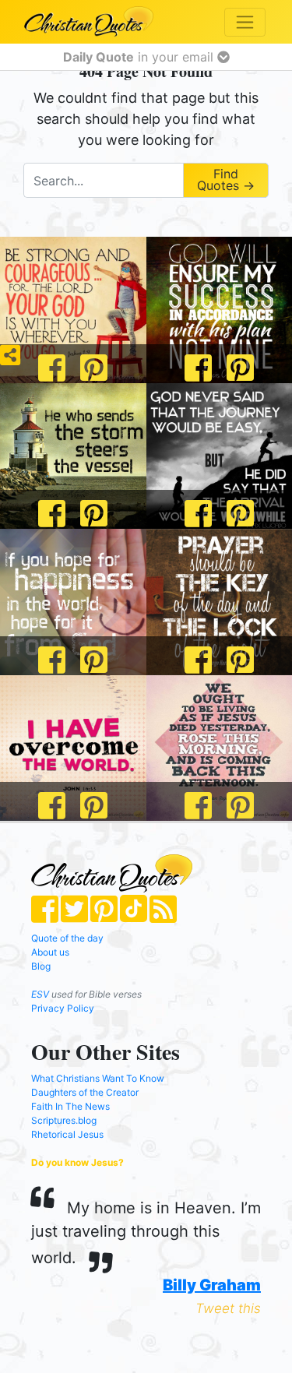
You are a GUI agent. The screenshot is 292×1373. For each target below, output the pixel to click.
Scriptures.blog (64, 1120)
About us (50, 952)
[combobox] (103, 180)
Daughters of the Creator (85, 1092)
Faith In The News (70, 1106)
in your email (140, 57)
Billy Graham (212, 1285)
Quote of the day (67, 938)
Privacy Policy (62, 1008)
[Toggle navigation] (245, 22)
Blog (41, 966)
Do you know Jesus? (77, 1162)
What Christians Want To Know (97, 1078)
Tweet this (228, 1308)
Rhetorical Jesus (67, 1134)
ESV (40, 994)
